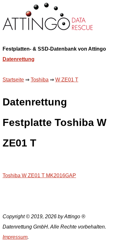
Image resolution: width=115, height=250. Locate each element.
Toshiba (40, 79)
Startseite (13, 79)
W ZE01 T (66, 79)
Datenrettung (18, 59)
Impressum (15, 237)
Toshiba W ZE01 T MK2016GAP (39, 175)
